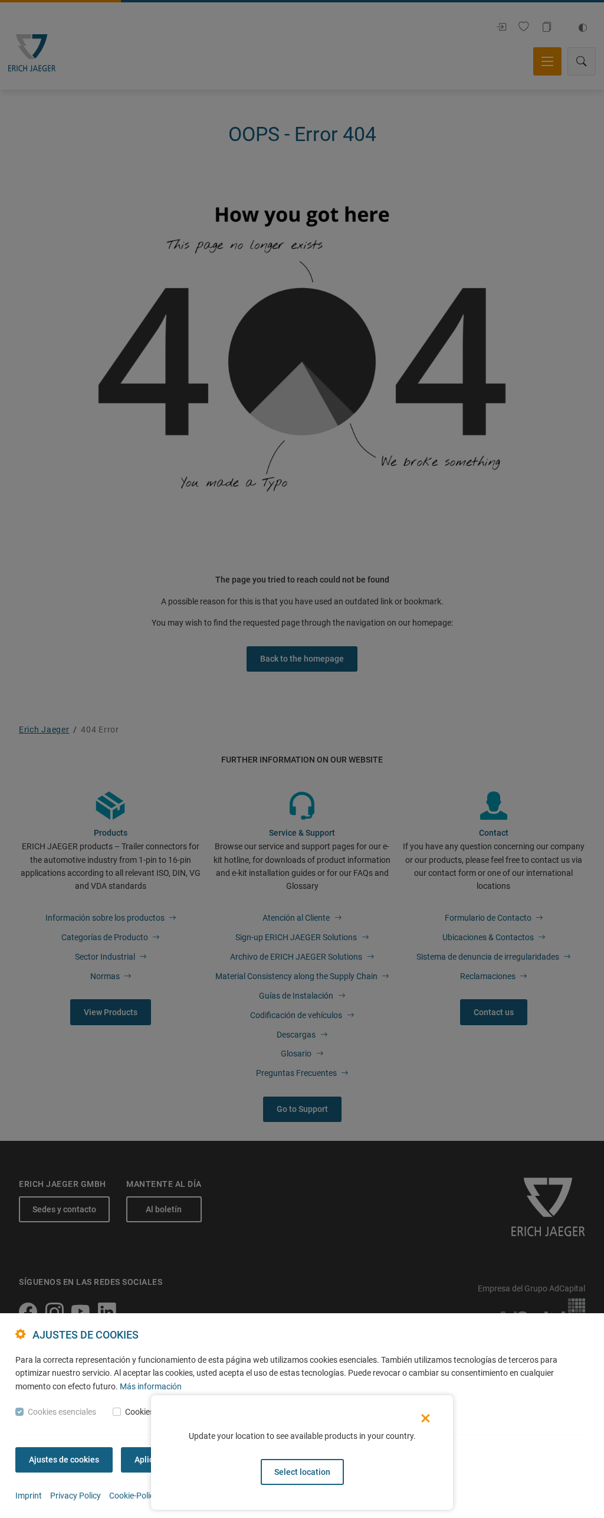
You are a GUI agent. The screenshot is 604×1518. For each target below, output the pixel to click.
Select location (302, 1472)
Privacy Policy (75, 1495)
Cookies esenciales (62, 1411)
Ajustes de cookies (64, 1459)
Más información (151, 1386)
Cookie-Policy (133, 1495)
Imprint (28, 1495)
